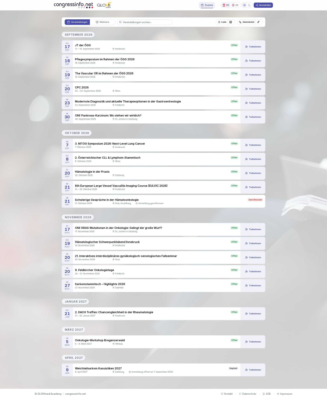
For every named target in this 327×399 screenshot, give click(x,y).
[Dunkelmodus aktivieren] (247, 5)
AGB (268, 393)
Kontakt (228, 393)
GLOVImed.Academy (49, 393)
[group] (225, 22)
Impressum (286, 393)
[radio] (77, 22)
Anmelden (265, 5)
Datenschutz (249, 393)
